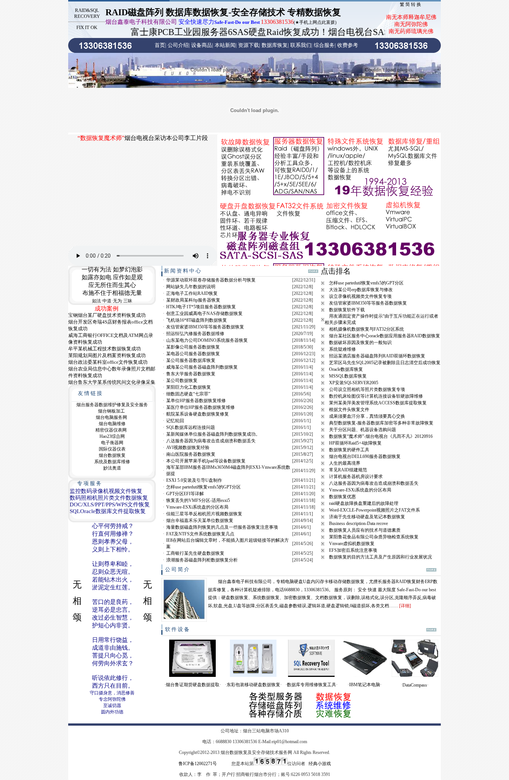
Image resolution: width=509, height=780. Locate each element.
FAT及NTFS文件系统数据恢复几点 (200, 534)
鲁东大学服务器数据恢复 (190, 373)
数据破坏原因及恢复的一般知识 (360, 342)
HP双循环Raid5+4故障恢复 (355, 443)
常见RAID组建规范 (348, 469)
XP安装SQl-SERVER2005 (353, 382)
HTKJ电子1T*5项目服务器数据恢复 (201, 306)
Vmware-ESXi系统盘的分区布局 (197, 507)
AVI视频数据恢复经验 (187, 447)
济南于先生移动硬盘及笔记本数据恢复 (367, 516)
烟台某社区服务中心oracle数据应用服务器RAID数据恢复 (384, 335)
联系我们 (300, 45)
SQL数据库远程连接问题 (190, 427)
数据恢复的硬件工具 (349, 449)
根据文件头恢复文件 (349, 409)
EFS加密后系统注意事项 (353, 550)
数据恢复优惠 (342, 496)
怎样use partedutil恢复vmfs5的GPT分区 (203, 487)
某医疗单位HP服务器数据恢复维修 (200, 407)
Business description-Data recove (358, 523)
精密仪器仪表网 (111, 430)
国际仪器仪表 (112, 449)
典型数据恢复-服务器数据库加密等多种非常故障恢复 (381, 423)
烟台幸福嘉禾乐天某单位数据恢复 (199, 520)
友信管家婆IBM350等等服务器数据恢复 (205, 326)
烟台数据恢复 (112, 455)
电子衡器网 (112, 442)
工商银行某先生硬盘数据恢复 (195, 553)
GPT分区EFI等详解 (185, 493)
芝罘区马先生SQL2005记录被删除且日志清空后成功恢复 (384, 362)
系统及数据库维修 (112, 461)
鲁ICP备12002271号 (197, 763)
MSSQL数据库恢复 (348, 376)
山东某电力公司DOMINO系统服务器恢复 (207, 340)
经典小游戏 (320, 763)
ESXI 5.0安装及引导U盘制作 (194, 480)
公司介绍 (178, 45)
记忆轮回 (175, 420)
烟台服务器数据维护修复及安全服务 (112, 404)
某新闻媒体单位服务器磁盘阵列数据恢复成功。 (213, 434)
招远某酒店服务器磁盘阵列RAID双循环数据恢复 (377, 356)
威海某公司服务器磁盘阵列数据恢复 (202, 367)
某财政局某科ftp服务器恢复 (193, 300)
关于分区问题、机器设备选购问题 (362, 429)
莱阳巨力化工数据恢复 (188, 387)
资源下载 (248, 45)
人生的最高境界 (344, 463)
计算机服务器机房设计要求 (356, 476)
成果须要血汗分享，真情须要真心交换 (367, 416)
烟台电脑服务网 (111, 417)
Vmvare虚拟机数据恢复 (351, 543)
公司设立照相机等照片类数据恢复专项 (367, 389)
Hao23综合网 (112, 436)
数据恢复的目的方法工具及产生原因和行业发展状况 (380, 557)
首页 (160, 45)
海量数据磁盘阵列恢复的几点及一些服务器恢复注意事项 (222, 527)
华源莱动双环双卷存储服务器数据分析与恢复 (211, 280)
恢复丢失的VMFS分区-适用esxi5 (198, 500)
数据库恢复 (275, 45)
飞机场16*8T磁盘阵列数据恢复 (196, 320)
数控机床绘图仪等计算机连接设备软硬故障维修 (376, 396)
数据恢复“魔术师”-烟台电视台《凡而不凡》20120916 (381, 436)
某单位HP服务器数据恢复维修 (196, 400)
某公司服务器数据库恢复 (190, 360)
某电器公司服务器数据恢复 (193, 353)
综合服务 (324, 45)
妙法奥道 (112, 468)
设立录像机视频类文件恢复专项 (360, 296)
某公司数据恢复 (181, 380)
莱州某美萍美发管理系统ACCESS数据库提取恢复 (378, 402)
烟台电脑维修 (112, 423)
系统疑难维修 (342, 349)
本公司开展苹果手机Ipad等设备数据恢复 (206, 461)
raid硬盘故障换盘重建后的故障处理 (363, 503)
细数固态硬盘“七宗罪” (188, 394)
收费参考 (347, 45)
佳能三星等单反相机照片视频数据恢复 (204, 513)
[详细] (405, 605)
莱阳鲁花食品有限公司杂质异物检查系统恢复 (373, 536)
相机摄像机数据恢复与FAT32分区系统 (366, 329)
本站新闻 (225, 45)
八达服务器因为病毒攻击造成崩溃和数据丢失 (211, 440)
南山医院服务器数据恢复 (190, 454)
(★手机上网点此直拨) (220, 22)
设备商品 (201, 45)
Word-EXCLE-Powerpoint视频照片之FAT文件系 (374, 510)
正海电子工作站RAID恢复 (192, 293)
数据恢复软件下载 (347, 309)
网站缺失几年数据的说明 (190, 286)
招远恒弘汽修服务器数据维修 (195, 333)
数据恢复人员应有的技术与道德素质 (365, 530)
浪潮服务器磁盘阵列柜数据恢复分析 (202, 560)
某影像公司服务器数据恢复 (193, 347)
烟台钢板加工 (111, 411)
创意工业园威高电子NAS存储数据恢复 (204, 313)
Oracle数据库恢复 (346, 369)
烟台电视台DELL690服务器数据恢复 (365, 456)
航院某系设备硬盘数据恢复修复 (197, 414)
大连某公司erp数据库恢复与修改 (361, 289)
